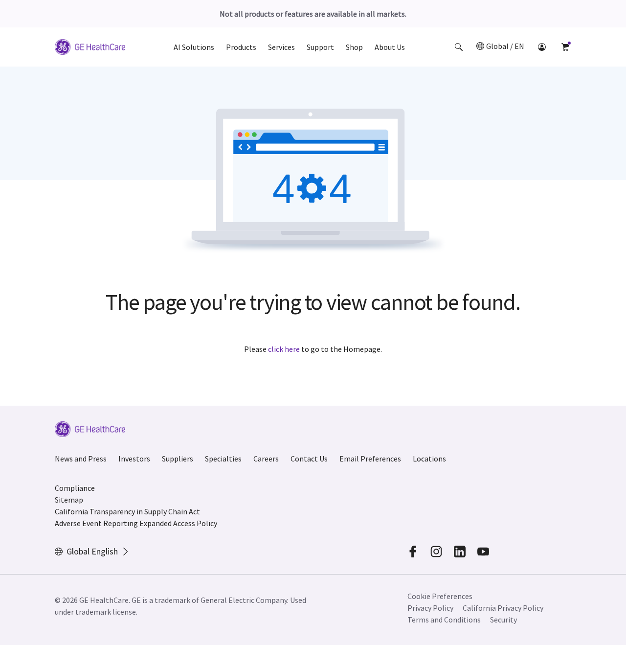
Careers (266, 458)
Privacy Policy (430, 608)
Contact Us (309, 458)
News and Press (81, 458)
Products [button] (241, 47)
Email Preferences (370, 458)
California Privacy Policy (503, 608)
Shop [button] (354, 47)
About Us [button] (390, 47)
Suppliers (177, 458)
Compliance (75, 488)
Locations (429, 458)
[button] (459, 47)
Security (503, 619)
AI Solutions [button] (194, 47)
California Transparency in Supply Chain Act (127, 511)
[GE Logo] (90, 48)
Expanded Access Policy (178, 523)
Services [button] (281, 47)
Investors (134, 458)
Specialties (223, 458)
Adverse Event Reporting (96, 523)
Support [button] (320, 47)
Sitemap (69, 500)
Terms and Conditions (444, 619)
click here (284, 349)
